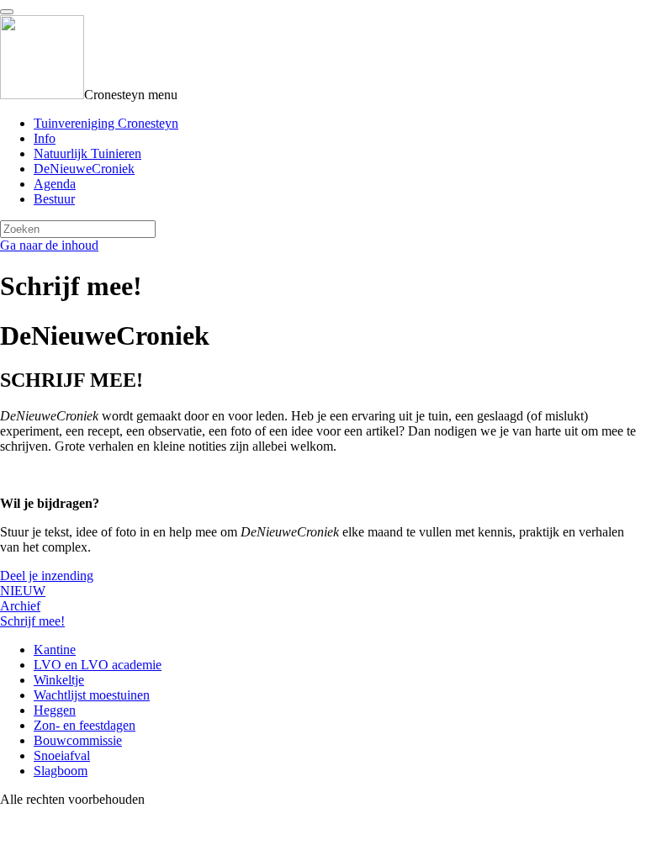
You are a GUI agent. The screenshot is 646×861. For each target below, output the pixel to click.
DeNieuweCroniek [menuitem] (84, 168)
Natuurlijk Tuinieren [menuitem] (87, 153)
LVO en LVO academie (98, 665)
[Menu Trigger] (6, 11)
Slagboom (60, 770)
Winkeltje (59, 680)
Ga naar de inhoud (49, 245)
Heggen (55, 710)
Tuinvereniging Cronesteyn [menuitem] (106, 123)
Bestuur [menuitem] (54, 199)
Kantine (55, 649)
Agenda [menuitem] (55, 184)
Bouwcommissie (78, 740)
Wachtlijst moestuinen (92, 695)
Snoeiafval (62, 755)
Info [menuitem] (45, 138)
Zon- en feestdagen (84, 725)
